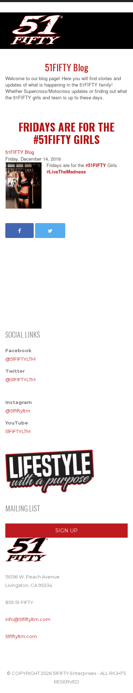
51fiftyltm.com (21, 636)
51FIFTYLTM (18, 431)
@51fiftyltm (17, 411)
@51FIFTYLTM (20, 359)
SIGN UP (66, 530)
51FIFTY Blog (19, 152)
